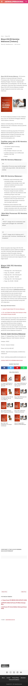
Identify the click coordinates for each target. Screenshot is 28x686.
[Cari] (26, 2)
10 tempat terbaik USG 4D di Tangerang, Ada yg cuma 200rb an (7, 398)
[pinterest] (17, 367)
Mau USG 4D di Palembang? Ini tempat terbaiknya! (6, 424)
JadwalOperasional (14, 1)
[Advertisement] (14, 19)
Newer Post (4, 591)
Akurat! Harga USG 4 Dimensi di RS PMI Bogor (20, 424)
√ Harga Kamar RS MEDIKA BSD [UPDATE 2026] (14, 600)
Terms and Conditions (14, 679)
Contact (8, 677)
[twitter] (11, 367)
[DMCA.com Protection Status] (5, 667)
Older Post (23, 591)
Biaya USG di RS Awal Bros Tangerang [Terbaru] (7, 411)
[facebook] (4, 367)
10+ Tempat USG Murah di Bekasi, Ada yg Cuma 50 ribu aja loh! (21, 384)
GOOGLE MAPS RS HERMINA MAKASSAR (12, 360)
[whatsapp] (24, 367)
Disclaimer (23, 677)
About (3, 677)
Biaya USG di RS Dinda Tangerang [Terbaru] (20, 411)
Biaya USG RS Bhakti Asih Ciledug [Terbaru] (21, 397)
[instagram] (11, 673)
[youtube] (21, 673)
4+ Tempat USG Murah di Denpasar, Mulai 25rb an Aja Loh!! (6, 384)
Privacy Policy (15, 677)
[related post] (7, 378)
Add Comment (17, 44)
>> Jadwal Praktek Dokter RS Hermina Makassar (13, 309)
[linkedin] (17, 673)
